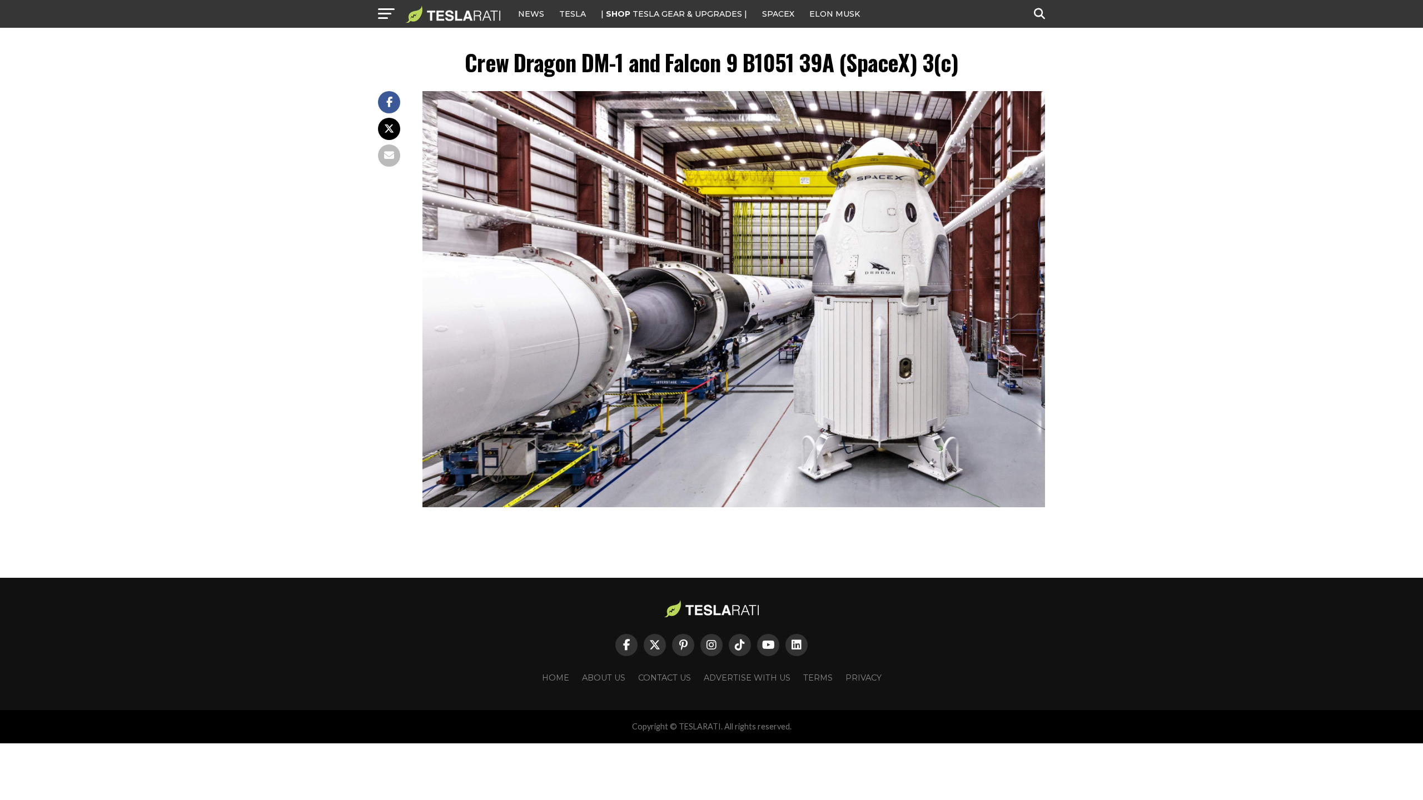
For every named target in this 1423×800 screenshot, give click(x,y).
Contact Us (664, 678)
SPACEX (778, 14)
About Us (603, 678)
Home (555, 678)
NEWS (531, 14)
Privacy (863, 678)
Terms (818, 678)
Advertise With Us (747, 678)
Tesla (572, 14)
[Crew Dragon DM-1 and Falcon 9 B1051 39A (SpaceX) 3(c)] (733, 504)
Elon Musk (834, 14)
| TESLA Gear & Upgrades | (674, 14)
